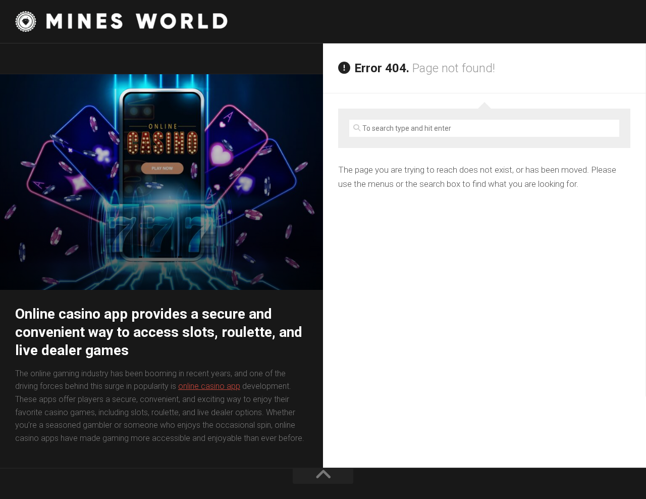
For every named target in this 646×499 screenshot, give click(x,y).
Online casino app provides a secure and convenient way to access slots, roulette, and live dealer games (158, 332)
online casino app (209, 386)
